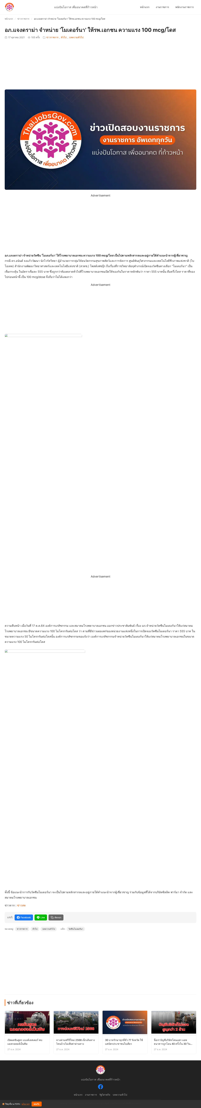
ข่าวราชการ (23, 18)
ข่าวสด (21, 905)
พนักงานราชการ (184, 7)
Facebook (26, 917)
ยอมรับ (36, 1104)
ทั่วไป (64, 37)
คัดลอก (57, 917)
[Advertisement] (100, 64)
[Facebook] (100, 1087)
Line (43, 917)
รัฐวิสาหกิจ (104, 1094)
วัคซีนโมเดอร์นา (75, 929)
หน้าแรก (144, 7)
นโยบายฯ (26, 1104)
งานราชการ (162, 7)
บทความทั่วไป (76, 37)
